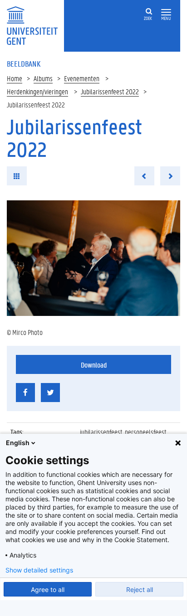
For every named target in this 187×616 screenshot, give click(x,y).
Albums (43, 78)
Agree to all (47, 589)
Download (94, 364)
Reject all (139, 589)
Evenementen (81, 78)
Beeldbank (23, 63)
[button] (166, 12)
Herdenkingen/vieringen (37, 91)
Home (14, 78)
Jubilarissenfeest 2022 (110, 91)
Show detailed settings (39, 570)
